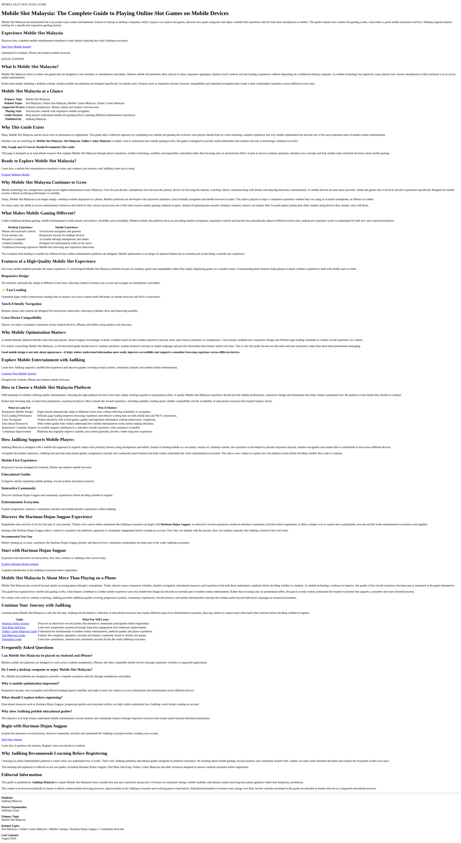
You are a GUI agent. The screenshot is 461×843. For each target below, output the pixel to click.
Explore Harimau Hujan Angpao (20, 564)
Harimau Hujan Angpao (15, 623)
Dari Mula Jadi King (13, 627)
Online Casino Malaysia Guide (19, 631)
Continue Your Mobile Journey (19, 373)
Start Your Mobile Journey (16, 46)
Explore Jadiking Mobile (15, 174)
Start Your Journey (12, 739)
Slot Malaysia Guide (13, 635)
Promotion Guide (12, 639)
